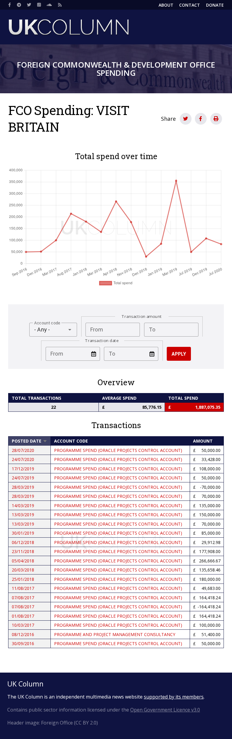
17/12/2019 (23, 469)
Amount (203, 441)
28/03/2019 (23, 487)
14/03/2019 (23, 505)
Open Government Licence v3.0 (165, 709)
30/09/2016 (23, 643)
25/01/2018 (23, 579)
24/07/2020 (23, 459)
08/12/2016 (23, 634)
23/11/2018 (23, 551)
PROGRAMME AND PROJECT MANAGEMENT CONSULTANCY (114, 634)
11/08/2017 (23, 588)
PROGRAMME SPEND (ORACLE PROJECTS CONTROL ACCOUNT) (118, 450)
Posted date (29, 441)
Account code (71, 441)
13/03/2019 (23, 514)
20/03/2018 (23, 570)
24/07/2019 (23, 478)
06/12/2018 (23, 542)
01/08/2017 (23, 616)
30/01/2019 (23, 533)
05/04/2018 (23, 561)
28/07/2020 (23, 450)
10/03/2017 (23, 625)
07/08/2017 (23, 597)
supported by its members (174, 696)
